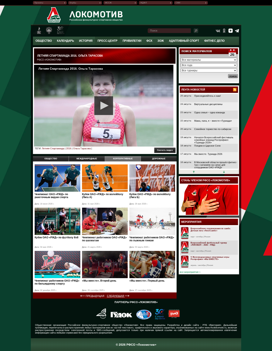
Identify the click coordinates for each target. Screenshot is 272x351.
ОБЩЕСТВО (50, 158)
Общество (43, 40)
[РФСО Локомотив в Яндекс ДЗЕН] (230, 31)
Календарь (65, 40)
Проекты (38, 2)
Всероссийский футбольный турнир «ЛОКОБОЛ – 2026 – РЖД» (209, 244)
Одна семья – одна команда (209, 112)
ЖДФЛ (143, 2)
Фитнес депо (214, 40)
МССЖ (108, 2)
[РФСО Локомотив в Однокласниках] (224, 31)
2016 (68, 148)
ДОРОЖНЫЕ (159, 158)
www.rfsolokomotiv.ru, (216, 327)
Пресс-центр (108, 40)
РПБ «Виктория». (212, 325)
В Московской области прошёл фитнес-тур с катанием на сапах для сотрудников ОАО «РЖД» (215, 165)
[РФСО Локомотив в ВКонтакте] (218, 31)
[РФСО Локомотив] (54, 22)
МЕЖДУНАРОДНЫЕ (86, 158)
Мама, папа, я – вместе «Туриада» (213, 120)
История (85, 40)
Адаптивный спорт (184, 40)
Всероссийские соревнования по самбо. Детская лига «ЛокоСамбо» (211, 229)
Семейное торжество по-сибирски (212, 129)
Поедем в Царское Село (207, 145)
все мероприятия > (190, 272)
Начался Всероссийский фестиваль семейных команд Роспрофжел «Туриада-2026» (213, 140)
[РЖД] (172, 318)
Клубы (73, 2)
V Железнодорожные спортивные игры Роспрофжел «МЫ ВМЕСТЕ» (210, 258)
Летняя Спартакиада (53, 148)
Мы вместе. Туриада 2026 (208, 154)
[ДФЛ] (142, 318)
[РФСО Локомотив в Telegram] (237, 31)
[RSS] (235, 89)
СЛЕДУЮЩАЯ (116, 296)
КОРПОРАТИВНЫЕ (123, 158)
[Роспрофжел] (99, 318)
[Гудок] (120, 318)
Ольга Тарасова (82, 148)
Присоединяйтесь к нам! (207, 96)
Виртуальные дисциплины (208, 104)
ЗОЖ (160, 40)
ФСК (149, 40)
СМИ (178, 2)
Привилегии (132, 40)
